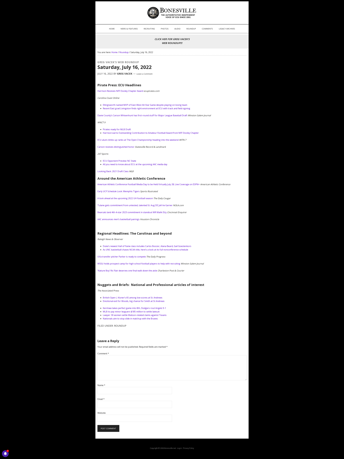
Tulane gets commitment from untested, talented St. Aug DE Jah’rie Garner (135, 205)
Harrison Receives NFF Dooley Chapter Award (120, 90)
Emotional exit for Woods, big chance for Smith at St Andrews (133, 301)
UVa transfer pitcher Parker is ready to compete (121, 256)
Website (101, 412)
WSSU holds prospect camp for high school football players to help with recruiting (138, 263)
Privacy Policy (188, 448)
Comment (103, 353)
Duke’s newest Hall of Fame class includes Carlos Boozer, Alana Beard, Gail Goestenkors (147, 246)
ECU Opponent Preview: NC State (119, 160)
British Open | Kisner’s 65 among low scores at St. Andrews (132, 297)
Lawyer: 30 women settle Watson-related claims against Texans (134, 315)
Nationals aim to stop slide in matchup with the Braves (130, 318)
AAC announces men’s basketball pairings (118, 219)
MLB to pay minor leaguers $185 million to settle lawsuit (131, 311)
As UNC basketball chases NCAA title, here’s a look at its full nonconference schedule (145, 249)
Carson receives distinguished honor (115, 146)
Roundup (120, 325)
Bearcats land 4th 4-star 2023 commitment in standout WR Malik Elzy (132, 212)
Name (101, 385)
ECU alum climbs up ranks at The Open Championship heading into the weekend (138, 139)
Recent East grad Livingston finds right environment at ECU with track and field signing (146, 108)
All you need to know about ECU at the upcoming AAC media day (135, 164)
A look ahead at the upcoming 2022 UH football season (125, 198)
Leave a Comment (144, 74)
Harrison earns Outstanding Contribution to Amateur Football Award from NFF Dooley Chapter (151, 132)
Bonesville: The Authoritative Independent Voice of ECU (172, 13)
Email (101, 399)
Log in (179, 448)
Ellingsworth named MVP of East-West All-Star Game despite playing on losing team (145, 104)
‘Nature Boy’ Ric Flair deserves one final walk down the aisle (127, 270)
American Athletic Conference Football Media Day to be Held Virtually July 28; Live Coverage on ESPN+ (148, 184)
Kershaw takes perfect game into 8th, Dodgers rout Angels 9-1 (134, 308)
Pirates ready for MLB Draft (117, 129)
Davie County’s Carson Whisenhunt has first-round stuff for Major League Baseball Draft (142, 115)
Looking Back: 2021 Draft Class (113, 171)
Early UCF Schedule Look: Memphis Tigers (118, 191)
